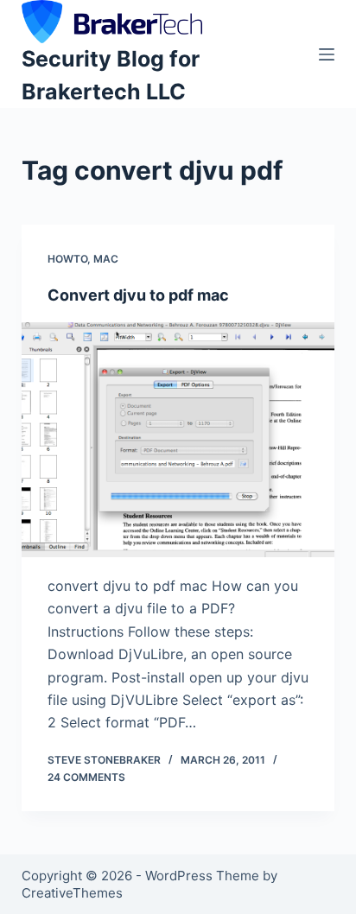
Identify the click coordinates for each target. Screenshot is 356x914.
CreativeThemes (72, 893)
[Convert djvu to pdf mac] (178, 439)
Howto (67, 258)
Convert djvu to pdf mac (138, 295)
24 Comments (86, 777)
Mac (105, 258)
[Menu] (326, 54)
